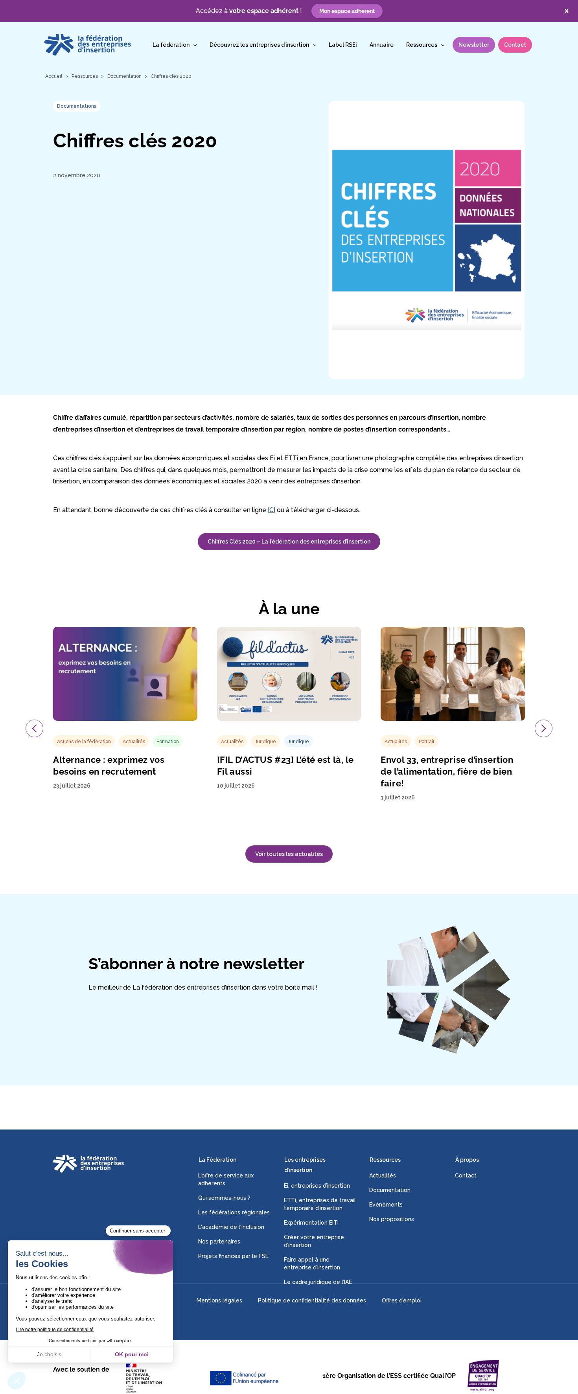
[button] (193, 45)
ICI (271, 510)
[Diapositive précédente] (34, 728)
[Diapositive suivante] (543, 728)
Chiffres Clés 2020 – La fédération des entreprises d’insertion (289, 541)
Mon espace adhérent (347, 11)
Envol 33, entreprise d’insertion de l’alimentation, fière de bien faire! (447, 771)
